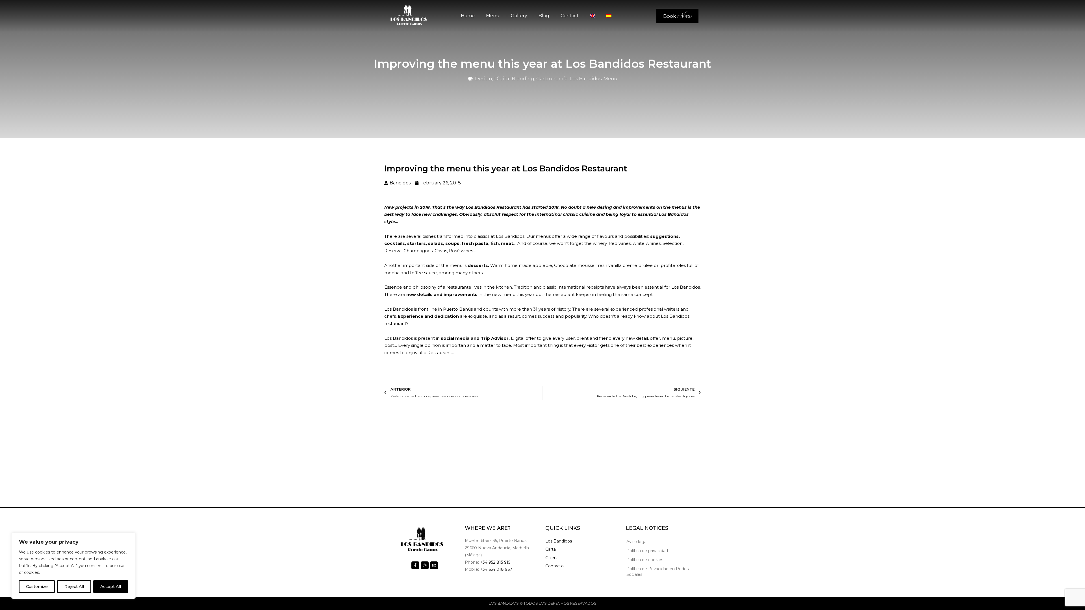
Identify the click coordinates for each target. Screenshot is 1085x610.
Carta (550, 549)
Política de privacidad (647, 550)
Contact (570, 15)
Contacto (554, 565)
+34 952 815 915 (495, 562)
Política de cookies (644, 559)
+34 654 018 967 (496, 569)
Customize (37, 586)
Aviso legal (636, 541)
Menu (493, 15)
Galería (552, 557)
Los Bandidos (558, 541)
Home (468, 15)
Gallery (519, 15)
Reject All (74, 586)
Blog (544, 15)
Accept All (110, 586)
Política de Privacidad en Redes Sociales (657, 571)
